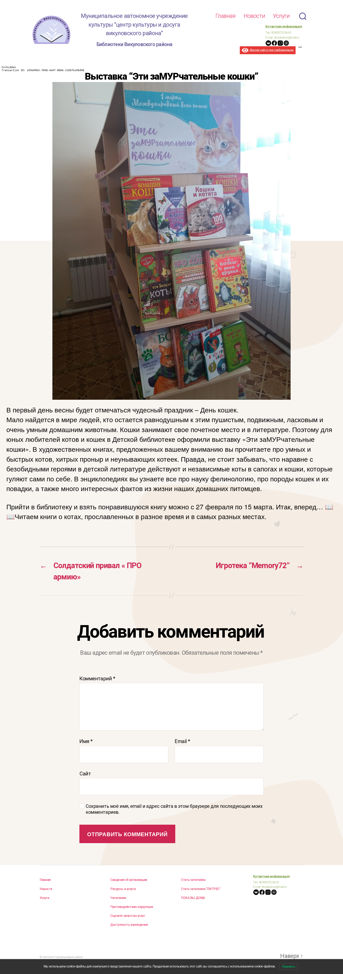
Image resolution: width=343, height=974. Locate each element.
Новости (254, 16)
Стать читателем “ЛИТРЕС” (201, 889)
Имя (86, 741)
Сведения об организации (128, 880)
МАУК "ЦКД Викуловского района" (65, 957)
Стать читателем (193, 880)
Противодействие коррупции (131, 907)
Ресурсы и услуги (123, 889)
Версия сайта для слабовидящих (271, 50)
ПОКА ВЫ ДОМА (193, 898)
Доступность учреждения (129, 925)
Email (182, 741)
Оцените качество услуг (127, 916)
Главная (225, 16)
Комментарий (97, 678)
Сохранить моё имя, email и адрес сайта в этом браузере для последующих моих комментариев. (174, 809)
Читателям (118, 898)
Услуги (281, 16)
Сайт (85, 773)
